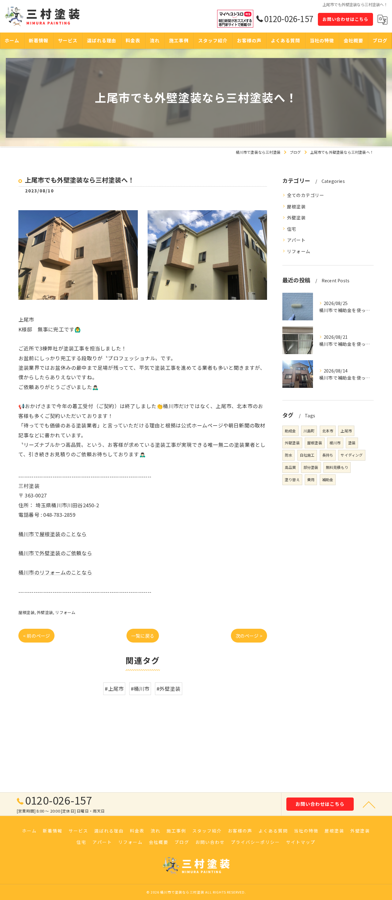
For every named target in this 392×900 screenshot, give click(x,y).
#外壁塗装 (168, 688)
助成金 (290, 430)
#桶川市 (140, 688)
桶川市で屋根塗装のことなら (52, 534)
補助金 (328, 479)
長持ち (328, 455)
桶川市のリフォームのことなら (55, 572)
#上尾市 (114, 688)
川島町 (309, 430)
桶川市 (335, 442)
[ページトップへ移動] (369, 804)
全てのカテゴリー (305, 195)
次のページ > (249, 635)
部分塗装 (310, 467)
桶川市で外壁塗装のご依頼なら (55, 553)
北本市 (328, 430)
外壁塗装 (45, 612)
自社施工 (307, 455)
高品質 (290, 467)
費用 (311, 479)
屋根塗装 (26, 612)
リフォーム (65, 612)
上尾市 (346, 430)
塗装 (352, 442)
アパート (296, 240)
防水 (288, 455)
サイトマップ (300, 842)
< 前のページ (36, 635)
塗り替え (292, 479)
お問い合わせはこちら (345, 19)
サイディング (352, 455)
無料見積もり (337, 467)
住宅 (291, 229)
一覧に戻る (142, 635)
